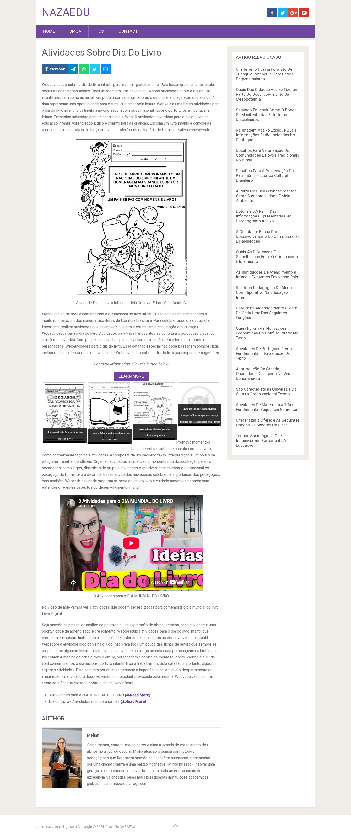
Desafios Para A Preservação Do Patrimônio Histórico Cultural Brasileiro (265, 175)
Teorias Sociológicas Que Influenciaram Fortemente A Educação (261, 440)
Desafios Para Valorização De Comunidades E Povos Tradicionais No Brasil (267, 155)
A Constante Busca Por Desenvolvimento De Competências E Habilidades (268, 236)
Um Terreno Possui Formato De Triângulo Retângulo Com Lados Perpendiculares (264, 74)
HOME (49, 31)
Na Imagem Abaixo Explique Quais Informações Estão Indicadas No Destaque (266, 135)
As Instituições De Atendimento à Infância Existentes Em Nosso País (267, 274)
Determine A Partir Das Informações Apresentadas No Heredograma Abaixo (263, 216)
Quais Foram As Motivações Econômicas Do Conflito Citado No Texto (267, 333)
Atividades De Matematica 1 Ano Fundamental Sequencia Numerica (266, 407)
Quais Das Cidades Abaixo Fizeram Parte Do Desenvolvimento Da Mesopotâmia (267, 94)
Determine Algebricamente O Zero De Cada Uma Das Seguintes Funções (266, 313)
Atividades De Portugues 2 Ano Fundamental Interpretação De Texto (264, 353)
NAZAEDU (66, 12)
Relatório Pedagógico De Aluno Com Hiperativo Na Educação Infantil (264, 292)
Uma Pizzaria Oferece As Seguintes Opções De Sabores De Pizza (268, 422)
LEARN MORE (131, 376)
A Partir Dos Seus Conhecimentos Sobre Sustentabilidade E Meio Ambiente (266, 196)
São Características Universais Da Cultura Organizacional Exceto (266, 391)
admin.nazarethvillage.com (56, 827)
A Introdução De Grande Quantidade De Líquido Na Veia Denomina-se (263, 373)
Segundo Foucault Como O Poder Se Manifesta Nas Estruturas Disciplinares (266, 114)
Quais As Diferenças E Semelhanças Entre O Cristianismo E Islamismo (267, 256)
